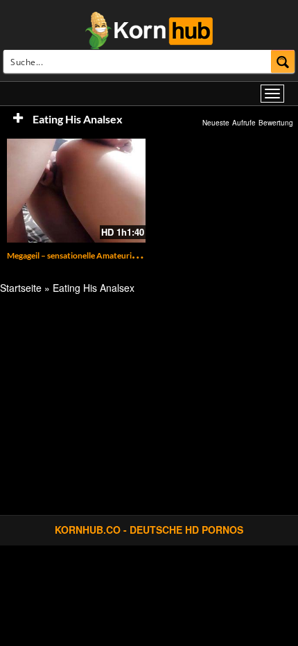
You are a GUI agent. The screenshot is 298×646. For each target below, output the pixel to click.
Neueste (215, 123)
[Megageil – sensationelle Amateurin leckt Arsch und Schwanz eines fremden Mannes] (76, 191)
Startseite (21, 288)
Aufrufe (244, 123)
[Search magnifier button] (283, 61)
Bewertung (275, 123)
